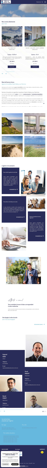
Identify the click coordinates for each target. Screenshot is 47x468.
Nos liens (27, 463)
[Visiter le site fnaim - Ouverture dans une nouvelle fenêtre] (42, 452)
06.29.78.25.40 (5, 405)
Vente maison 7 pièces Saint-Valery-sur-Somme (10, 440)
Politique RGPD (30, 463)
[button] (6, 73)
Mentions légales (21, 463)
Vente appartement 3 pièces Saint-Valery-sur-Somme (11, 437)
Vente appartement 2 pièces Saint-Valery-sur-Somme (11, 435)
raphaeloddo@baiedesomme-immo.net (10, 367)
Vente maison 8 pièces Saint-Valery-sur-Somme (10, 441)
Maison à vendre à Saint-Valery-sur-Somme (8, 427)
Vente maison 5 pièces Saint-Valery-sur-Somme (10, 438)
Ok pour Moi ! (15, 464)
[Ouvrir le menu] (45, 2)
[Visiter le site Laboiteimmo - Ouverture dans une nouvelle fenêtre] (23, 465)
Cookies (34, 463)
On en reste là (14, 452)
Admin (25, 463)
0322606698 (5, 363)
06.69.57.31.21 (28, 380)
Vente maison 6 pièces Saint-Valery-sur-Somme (10, 439)
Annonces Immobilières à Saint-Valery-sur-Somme (29, 427)
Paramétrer (5, 464)
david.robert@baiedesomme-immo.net (32, 384)
